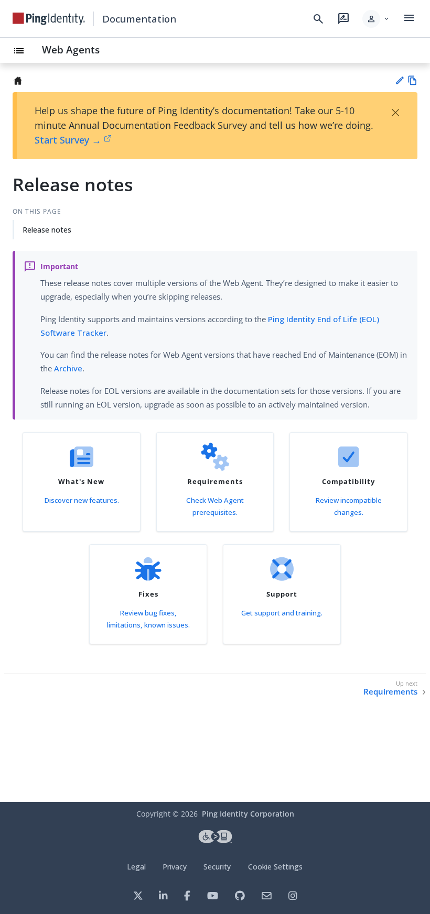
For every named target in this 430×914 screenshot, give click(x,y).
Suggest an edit (399, 80)
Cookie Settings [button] (275, 867)
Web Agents (71, 49)
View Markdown (412, 80)
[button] (376, 19)
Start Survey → (68, 140)
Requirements (390, 692)
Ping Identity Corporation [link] (248, 814)
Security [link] (217, 867)
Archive (68, 368)
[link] (49, 19)
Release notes (47, 230)
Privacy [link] (175, 867)
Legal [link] (136, 867)
